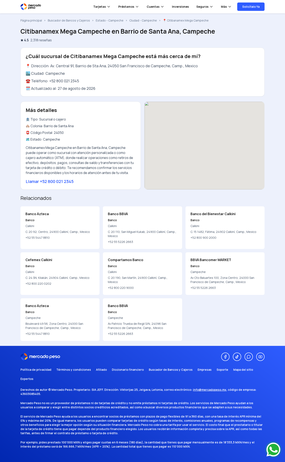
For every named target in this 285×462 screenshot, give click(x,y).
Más (224, 7)
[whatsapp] (249, 357)
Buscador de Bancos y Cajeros (69, 20)
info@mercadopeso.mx (209, 390)
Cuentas (153, 7)
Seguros (202, 7)
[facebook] (225, 357)
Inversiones (180, 7)
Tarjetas (99, 7)
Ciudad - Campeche (143, 20)
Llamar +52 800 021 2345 (50, 181)
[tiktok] (237, 357)
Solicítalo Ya (251, 7)
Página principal (31, 20)
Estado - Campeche (110, 20)
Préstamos (126, 7)
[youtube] (260, 357)
